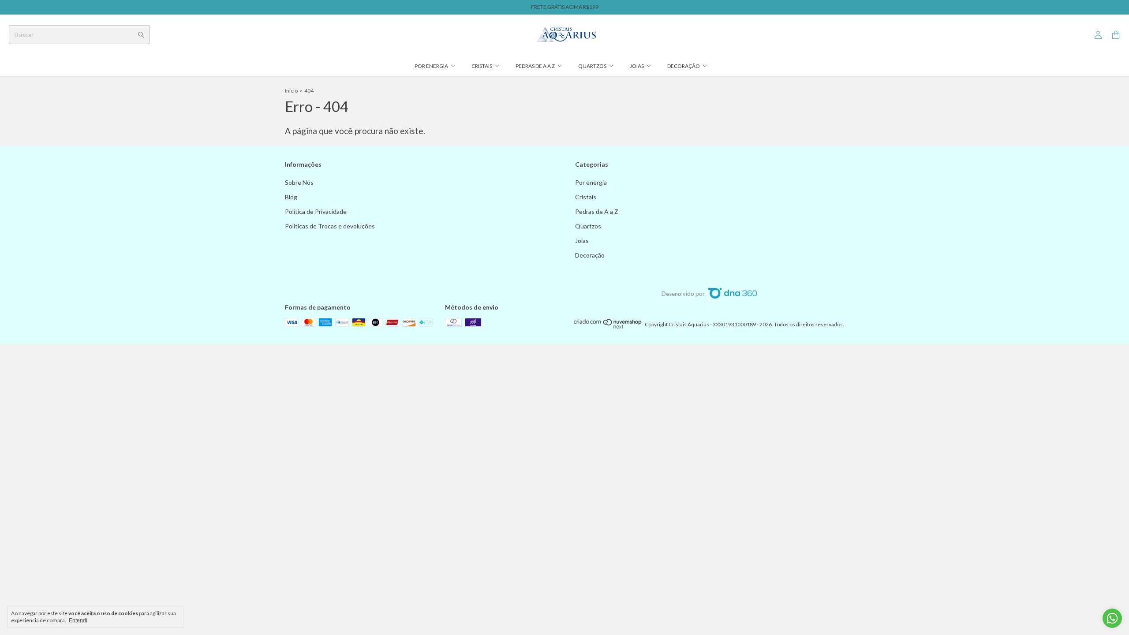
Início (291, 90)
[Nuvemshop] (608, 326)
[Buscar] (141, 34)
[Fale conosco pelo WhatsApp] (1112, 618)
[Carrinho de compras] (1115, 35)
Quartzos (592, 66)
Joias (637, 66)
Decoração (683, 66)
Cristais (481, 66)
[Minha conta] (1098, 35)
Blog (291, 197)
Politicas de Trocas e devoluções (330, 226)
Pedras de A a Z (535, 66)
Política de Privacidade (316, 211)
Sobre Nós (299, 182)
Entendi (78, 620)
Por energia (431, 66)
